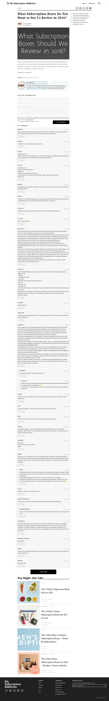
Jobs (39, 689)
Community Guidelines (60, 683)
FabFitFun (39, 88)
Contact (40, 687)
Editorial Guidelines (59, 692)
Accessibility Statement (60, 694)
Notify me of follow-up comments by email (29, 121)
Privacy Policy (58, 685)
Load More (43, 572)
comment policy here (30, 119)
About (39, 683)
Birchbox (35, 87)
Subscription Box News (31, 77)
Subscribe (92, 3)
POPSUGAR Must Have (31, 88)
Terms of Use (58, 689)
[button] (21, 136)
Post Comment (61, 122)
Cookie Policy (58, 687)
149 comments (34, 25)
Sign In (84, 3)
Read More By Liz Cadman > (61, 81)
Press (39, 692)
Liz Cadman (27, 23)
